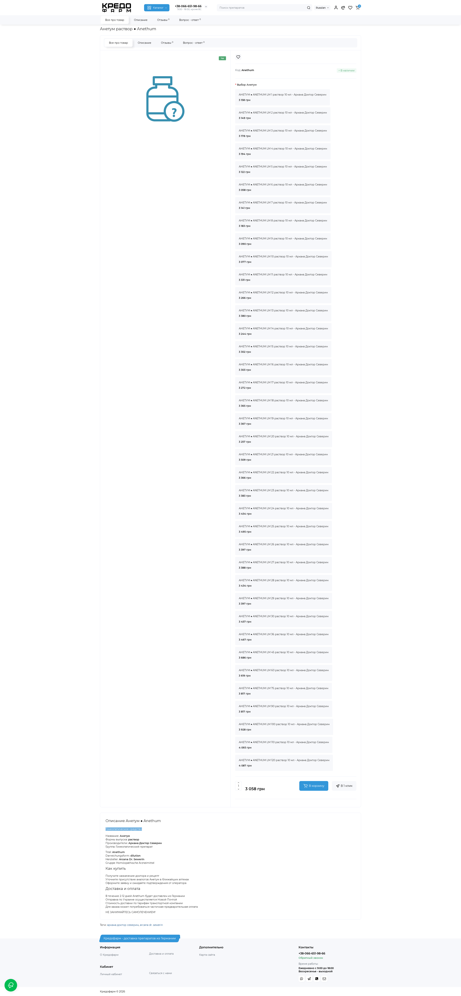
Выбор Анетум (247, 84)
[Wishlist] (238, 57)
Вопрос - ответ (190, 20)
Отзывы (163, 20)
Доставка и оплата (161, 953)
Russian (321, 7)
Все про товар (114, 20)
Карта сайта (207, 954)
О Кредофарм (109, 954)
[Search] (309, 8)
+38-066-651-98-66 (188, 6)
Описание (140, 20)
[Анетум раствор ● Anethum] (165, 99)
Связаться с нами (160, 973)
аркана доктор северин (123, 925)
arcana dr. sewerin (151, 925)
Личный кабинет (111, 974)
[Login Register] (335, 7)
